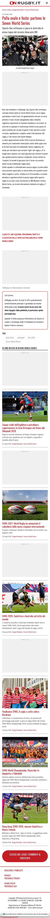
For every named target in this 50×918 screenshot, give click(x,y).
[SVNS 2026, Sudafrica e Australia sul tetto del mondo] (25, 598)
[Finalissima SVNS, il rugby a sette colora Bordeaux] (25, 693)
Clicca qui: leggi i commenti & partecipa (25, 856)
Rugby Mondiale (18, 10)
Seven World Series (13, 341)
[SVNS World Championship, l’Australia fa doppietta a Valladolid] (25, 752)
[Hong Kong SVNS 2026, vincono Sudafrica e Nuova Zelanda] (25, 808)
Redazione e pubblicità (13, 870)
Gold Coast (10, 337)
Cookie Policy (9, 883)
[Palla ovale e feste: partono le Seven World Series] (25, 51)
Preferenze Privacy (12, 878)
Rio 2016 (31, 337)
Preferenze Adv (10, 886)
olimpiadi (20, 337)
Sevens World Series (32, 10)
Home (4, 10)
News (9, 10)
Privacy (7, 875)
